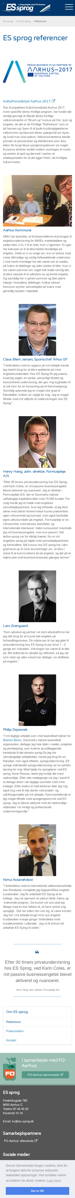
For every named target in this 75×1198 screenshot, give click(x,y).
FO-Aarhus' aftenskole (18, 1141)
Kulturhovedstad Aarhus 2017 (27, 101)
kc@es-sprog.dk (23, 1121)
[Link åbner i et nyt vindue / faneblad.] (37, 71)
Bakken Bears (12, 740)
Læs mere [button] (54, 1180)
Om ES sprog (17, 1012)
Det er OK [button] (37, 1190)
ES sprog (26, 7)
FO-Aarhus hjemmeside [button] (43, 1075)
